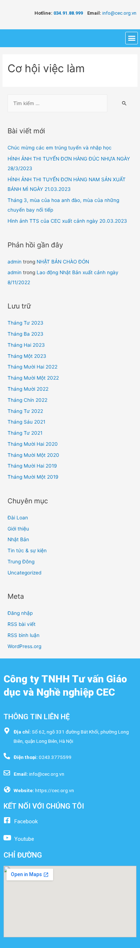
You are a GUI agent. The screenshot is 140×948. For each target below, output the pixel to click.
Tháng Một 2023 (27, 356)
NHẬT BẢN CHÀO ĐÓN (63, 262)
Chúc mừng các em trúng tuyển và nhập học (60, 147)
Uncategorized (24, 573)
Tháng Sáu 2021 (26, 422)
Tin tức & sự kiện (27, 550)
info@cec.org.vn (119, 13)
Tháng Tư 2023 (25, 323)
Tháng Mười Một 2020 (33, 455)
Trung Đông (21, 561)
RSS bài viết (22, 624)
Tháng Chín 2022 (27, 400)
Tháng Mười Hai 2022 (32, 367)
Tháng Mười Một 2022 (33, 378)
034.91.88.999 (70, 13)
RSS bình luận (23, 635)
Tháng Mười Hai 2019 (32, 466)
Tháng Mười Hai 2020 (33, 444)
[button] (131, 38)
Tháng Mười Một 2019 (33, 477)
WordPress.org (24, 646)
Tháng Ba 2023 (25, 334)
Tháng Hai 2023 (26, 345)
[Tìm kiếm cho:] (57, 103)
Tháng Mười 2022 (28, 389)
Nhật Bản (18, 539)
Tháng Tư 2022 (25, 411)
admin (15, 262)
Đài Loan (18, 517)
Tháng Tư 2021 (25, 433)
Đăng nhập (20, 613)
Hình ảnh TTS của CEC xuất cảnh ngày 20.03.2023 (67, 221)
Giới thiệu (18, 529)
